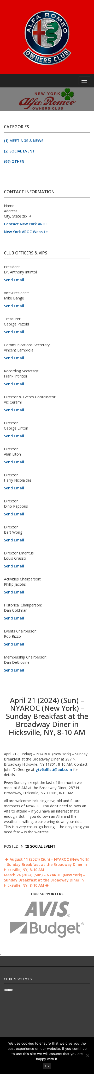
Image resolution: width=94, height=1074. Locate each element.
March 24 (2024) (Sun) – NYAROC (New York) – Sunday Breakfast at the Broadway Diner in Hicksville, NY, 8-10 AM (44, 880)
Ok (47, 1066)
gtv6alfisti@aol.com (54, 769)
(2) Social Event (19, 151)
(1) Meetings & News (23, 140)
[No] (87, 1055)
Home (8, 990)
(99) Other (14, 161)
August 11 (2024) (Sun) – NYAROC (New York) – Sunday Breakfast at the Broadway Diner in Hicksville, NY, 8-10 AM (46, 864)
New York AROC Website (26, 231)
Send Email (14, 279)
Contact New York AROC (26, 223)
